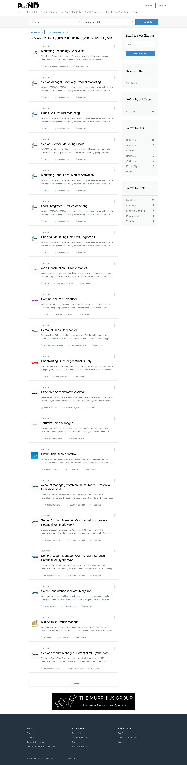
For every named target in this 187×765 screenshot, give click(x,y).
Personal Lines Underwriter (59, 330)
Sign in (148, 5)
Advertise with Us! (80, 746)
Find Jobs (147, 22)
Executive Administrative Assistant (63, 392)
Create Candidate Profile (128, 737)
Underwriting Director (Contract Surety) (66, 361)
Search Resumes (79, 737)
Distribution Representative (59, 454)
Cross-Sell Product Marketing (60, 113)
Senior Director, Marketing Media (62, 144)
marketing (35, 32)
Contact (30, 733)
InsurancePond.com (49, 758)
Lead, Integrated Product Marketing (64, 206)
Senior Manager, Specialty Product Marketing (71, 82)
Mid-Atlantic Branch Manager (60, 622)
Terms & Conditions (35, 742)
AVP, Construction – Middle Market (64, 268)
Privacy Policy (72, 758)
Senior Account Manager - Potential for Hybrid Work (75, 653)
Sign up (162, 6)
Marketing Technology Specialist (62, 51)
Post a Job (76, 733)
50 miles (130, 83)
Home (29, 729)
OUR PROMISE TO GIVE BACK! (41, 746)
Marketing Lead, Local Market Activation (67, 175)
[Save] (112, 46)
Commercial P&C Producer (59, 299)
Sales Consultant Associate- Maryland (66, 591)
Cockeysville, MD (57, 32)
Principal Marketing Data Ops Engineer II (68, 237)
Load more (73, 683)
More (129, 171)
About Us (31, 737)
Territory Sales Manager (57, 423)
